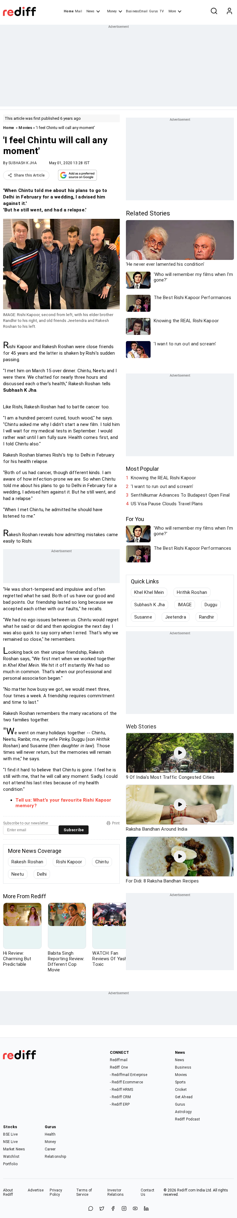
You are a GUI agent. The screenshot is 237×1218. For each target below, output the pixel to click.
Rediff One (119, 1067)
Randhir (206, 617)
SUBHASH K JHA (22, 163)
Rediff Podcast (187, 1119)
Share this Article (29, 175)
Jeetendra (175, 617)
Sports (180, 1082)
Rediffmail (118, 1060)
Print (116, 823)
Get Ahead (184, 1097)
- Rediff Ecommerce (126, 1082)
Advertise (36, 1190)
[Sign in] (229, 11)
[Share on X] (101, 1209)
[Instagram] (124, 1209)
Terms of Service (84, 1192)
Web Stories (141, 726)
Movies (25, 127)
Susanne (143, 617)
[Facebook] (112, 1209)
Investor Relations (115, 1192)
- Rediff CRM (120, 1097)
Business (183, 1067)
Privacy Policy (56, 1192)
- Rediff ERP (120, 1104)
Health (50, 1134)
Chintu (102, 862)
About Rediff (8, 1192)
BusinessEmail (137, 11)
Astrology (183, 1112)
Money (112, 11)
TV (162, 11)
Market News (14, 1149)
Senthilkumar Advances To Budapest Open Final (180, 495)
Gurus (153, 11)
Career (50, 1149)
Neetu (17, 874)
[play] (180, 753)
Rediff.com (186, 1190)
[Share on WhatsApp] (90, 1209)
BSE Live (10, 1134)
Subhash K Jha (149, 604)
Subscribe (74, 830)
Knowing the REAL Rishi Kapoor (163, 478)
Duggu (211, 604)
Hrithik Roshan (192, 592)
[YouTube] (135, 1209)
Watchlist (11, 1156)
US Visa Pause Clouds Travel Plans (167, 504)
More (172, 11)
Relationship (55, 1156)
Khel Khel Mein (149, 592)
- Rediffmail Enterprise (128, 1075)
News (90, 11)
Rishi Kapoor (69, 862)
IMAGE (185, 604)
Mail (78, 11)
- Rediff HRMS (121, 1089)
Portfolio (10, 1164)
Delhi (42, 874)
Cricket (181, 1089)
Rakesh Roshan (27, 862)
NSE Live (10, 1142)
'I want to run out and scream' (162, 486)
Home (68, 11)
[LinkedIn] (146, 1209)
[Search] (213, 11)
